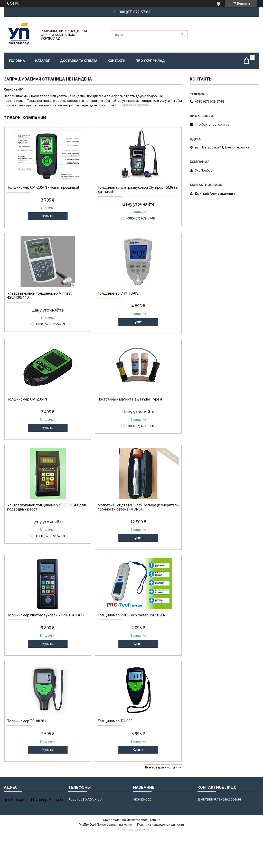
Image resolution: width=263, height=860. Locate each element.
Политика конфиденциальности (160, 824)
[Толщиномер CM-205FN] (47, 367)
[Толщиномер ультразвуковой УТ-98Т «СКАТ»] (47, 583)
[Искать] (183, 34)
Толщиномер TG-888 (115, 721)
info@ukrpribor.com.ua (212, 124)
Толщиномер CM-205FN (27, 399)
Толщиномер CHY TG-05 (118, 293)
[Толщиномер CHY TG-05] (138, 261)
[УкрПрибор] (19, 34)
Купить (47, 216)
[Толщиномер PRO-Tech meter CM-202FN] (138, 583)
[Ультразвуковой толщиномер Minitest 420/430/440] (47, 261)
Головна (17, 61)
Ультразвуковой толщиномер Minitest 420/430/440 (39, 295)
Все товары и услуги (161, 767)
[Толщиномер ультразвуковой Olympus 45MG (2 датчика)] (138, 155)
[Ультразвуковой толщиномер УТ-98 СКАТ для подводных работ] (47, 473)
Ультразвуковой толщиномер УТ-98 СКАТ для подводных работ (46, 507)
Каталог (42, 61)
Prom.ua (154, 820)
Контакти (116, 61)
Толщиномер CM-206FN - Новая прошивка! (43, 187)
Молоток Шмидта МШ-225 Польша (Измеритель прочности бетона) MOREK (138, 507)
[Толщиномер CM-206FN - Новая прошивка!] (47, 155)
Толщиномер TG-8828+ (26, 721)
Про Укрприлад (150, 61)
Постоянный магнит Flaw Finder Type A (130, 399)
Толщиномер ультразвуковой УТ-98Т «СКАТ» (45, 615)
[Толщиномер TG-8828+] (47, 689)
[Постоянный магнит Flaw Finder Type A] (138, 367)
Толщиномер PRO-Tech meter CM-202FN (131, 615)
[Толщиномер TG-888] (138, 689)
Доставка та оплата (78, 61)
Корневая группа (134, 105)
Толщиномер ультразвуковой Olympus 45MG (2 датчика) (137, 189)
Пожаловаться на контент (116, 824)
